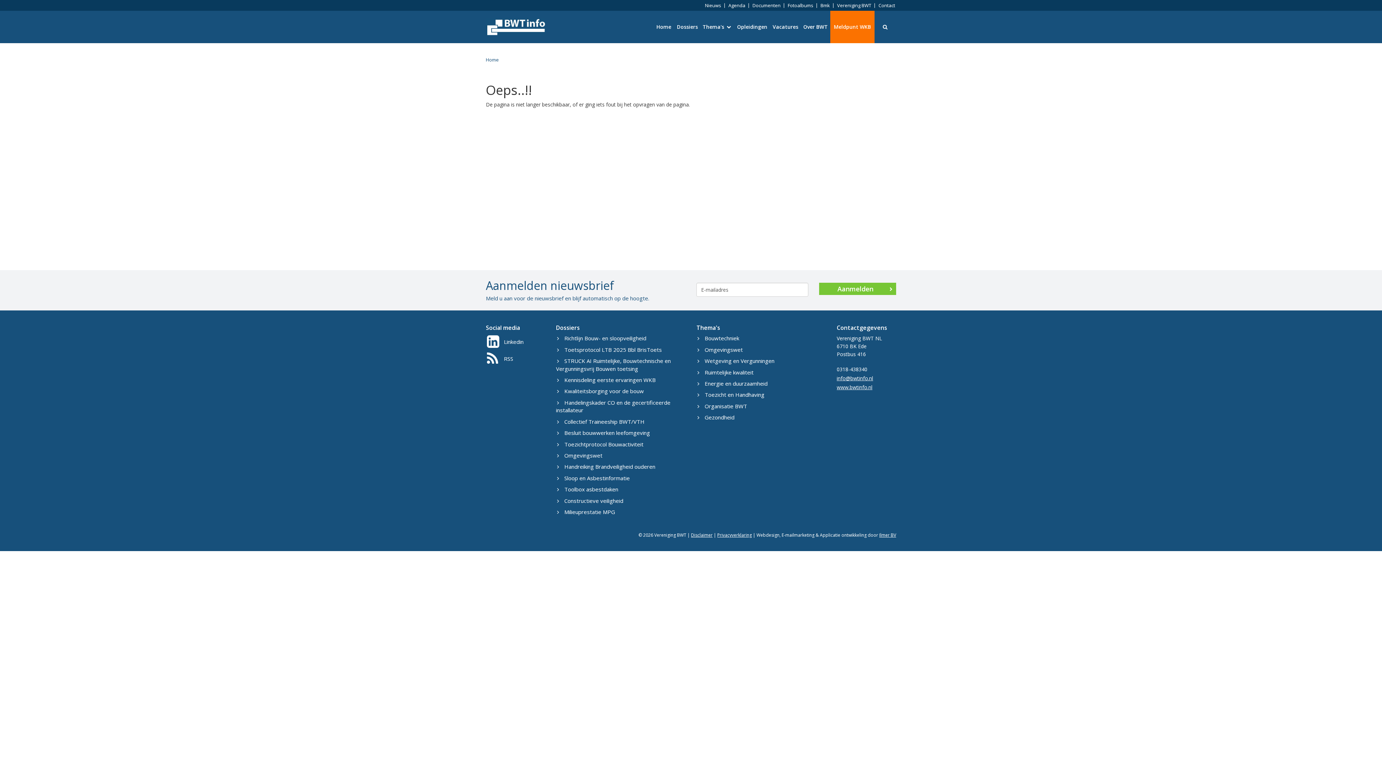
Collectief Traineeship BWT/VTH (604, 421)
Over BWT (815, 26)
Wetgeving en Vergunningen (739, 360)
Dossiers (687, 26)
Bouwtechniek (722, 338)
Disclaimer (702, 535)
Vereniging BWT (854, 5)
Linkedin (514, 341)
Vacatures (785, 26)
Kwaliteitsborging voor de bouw (604, 391)
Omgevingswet (583, 455)
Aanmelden (855, 289)
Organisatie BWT (726, 406)
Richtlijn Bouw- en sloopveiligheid (605, 338)
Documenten (767, 5)
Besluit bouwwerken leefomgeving (607, 432)
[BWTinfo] (515, 27)
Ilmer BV (887, 535)
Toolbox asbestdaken (591, 489)
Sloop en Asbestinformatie (597, 478)
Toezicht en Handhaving (734, 394)
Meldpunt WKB (852, 26)
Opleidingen (752, 26)
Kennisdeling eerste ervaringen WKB (610, 379)
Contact (887, 5)
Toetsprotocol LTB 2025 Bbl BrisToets (613, 349)
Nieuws (713, 5)
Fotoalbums (800, 5)
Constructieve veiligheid (593, 500)
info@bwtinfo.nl (855, 378)
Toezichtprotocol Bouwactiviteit (603, 444)
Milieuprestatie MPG (589, 511)
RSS (508, 358)
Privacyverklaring (734, 535)
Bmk (825, 5)
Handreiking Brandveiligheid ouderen (609, 466)
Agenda (736, 5)
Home (663, 26)
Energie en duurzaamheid (736, 383)
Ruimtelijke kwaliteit (729, 372)
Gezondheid (720, 417)
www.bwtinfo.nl (854, 387)
